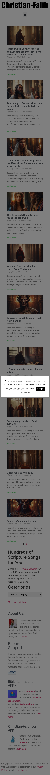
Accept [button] (40, 389)
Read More (25, 392)
